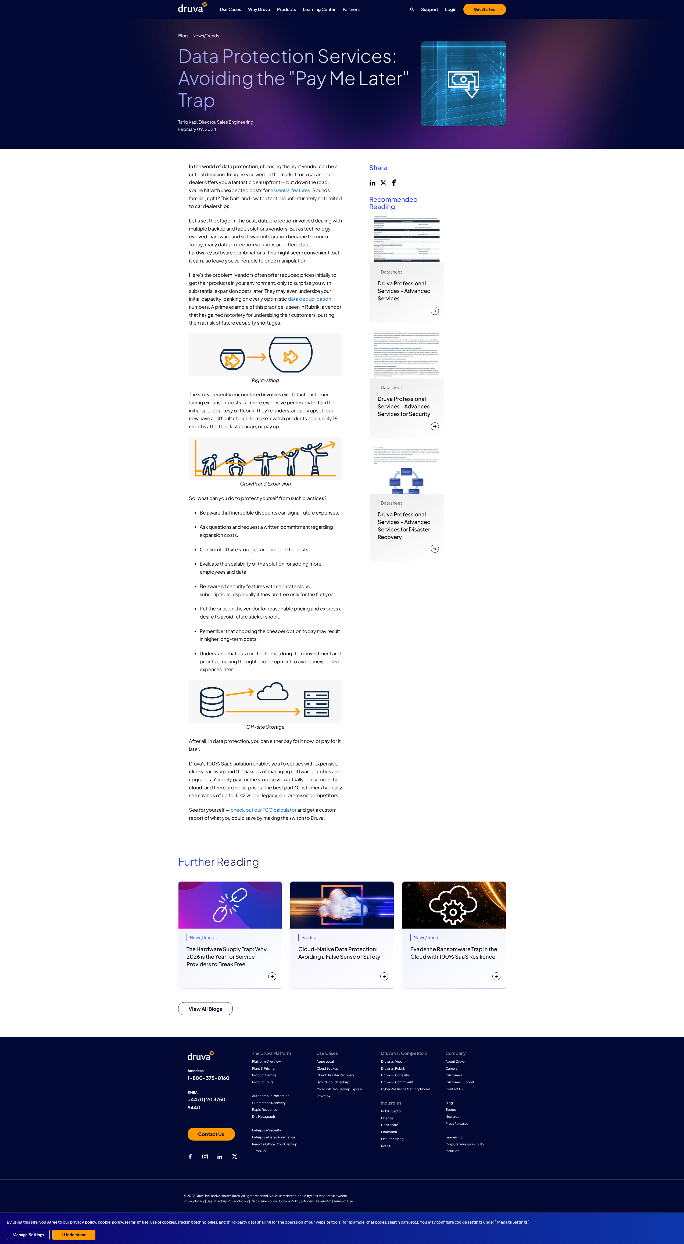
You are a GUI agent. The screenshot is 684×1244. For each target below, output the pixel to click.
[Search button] (410, 9)
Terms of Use (343, 1201)
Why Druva (259, 9)
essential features (290, 190)
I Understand (74, 1235)
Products (286, 9)
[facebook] (393, 182)
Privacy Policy (194, 1201)
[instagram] (205, 1156)
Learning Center (319, 9)
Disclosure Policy (264, 1201)
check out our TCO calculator (263, 810)
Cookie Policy (289, 1201)
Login (450, 9)
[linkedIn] (372, 182)
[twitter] (382, 182)
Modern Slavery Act (317, 1201)
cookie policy (110, 1222)
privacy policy (83, 1222)
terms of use (137, 1222)
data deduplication (309, 299)
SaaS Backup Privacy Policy (228, 1201)
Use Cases (230, 9)
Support (429, 9)
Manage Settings (28, 1235)
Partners (351, 9)
